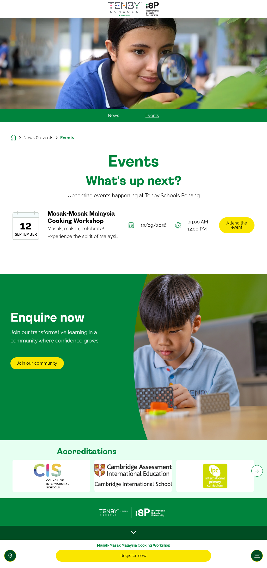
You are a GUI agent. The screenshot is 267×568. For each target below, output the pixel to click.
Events (152, 116)
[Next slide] (257, 471)
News (113, 116)
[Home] (133, 9)
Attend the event (236, 225)
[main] (133, 293)
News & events (38, 138)
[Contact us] (10, 556)
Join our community (37, 363)
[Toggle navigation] (257, 556)
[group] (51, 476)
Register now (133, 555)
